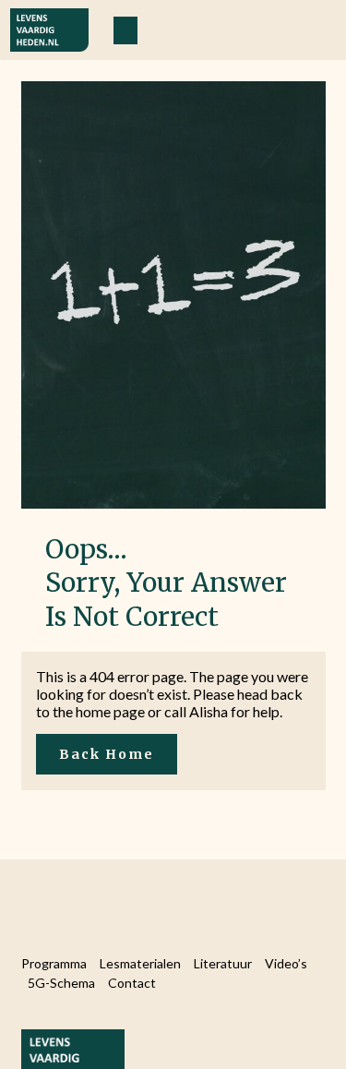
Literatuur (223, 963)
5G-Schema (61, 983)
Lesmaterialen (140, 963)
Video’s (286, 963)
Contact (132, 983)
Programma (54, 963)
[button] (125, 30)
